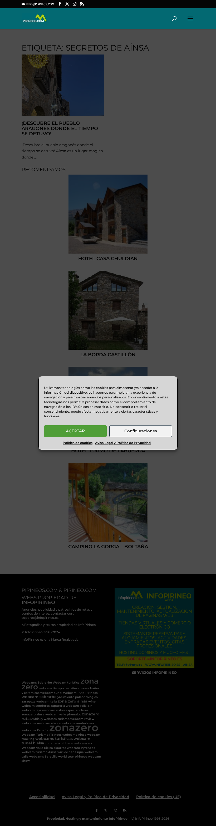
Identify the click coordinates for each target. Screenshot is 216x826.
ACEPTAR (75, 430)
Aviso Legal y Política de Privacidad (123, 443)
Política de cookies (77, 443)
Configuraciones (140, 430)
